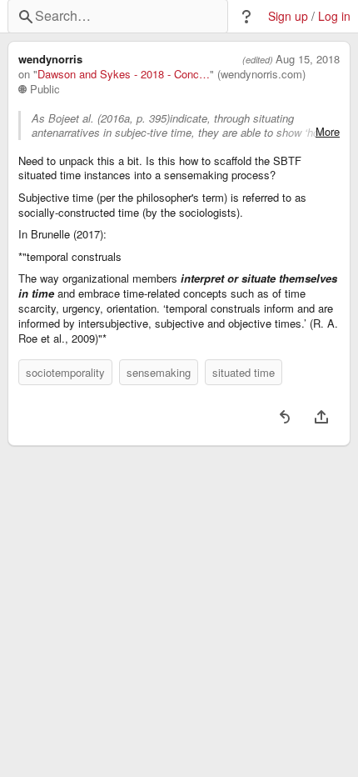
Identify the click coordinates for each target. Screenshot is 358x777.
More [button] (328, 131)
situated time (243, 372)
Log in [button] (334, 16)
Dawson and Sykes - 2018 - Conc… (123, 74)
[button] (246, 17)
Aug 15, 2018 (308, 59)
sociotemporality (65, 372)
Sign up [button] (288, 16)
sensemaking (159, 372)
